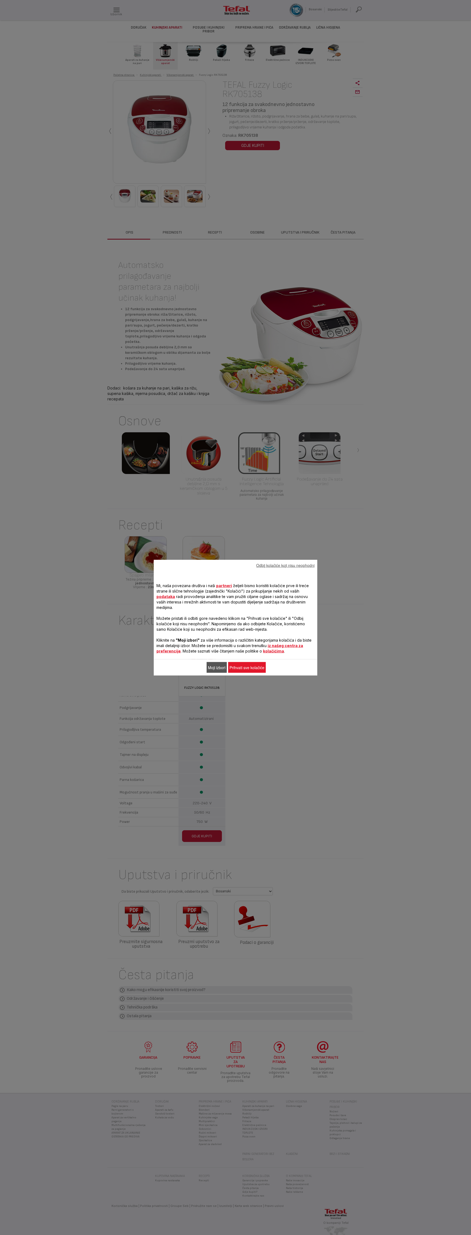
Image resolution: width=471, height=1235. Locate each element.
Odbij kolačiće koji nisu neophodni (285, 565)
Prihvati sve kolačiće (247, 667)
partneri (224, 585)
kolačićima (273, 650)
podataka (165, 596)
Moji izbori (216, 667)
